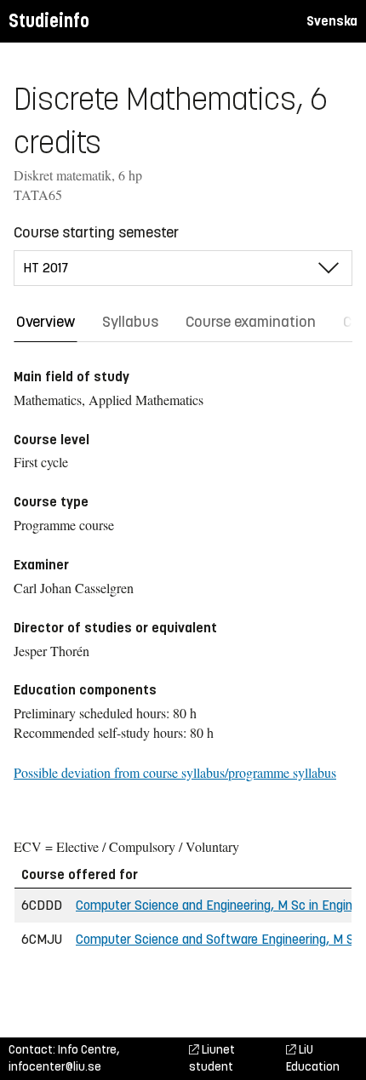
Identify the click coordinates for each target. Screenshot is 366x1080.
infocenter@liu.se (55, 1067)
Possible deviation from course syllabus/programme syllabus (175, 772)
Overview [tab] (45, 321)
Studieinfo (49, 20)
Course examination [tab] (251, 321)
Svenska (331, 21)
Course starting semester (96, 232)
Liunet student (212, 1058)
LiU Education (313, 1058)
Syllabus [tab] (130, 321)
